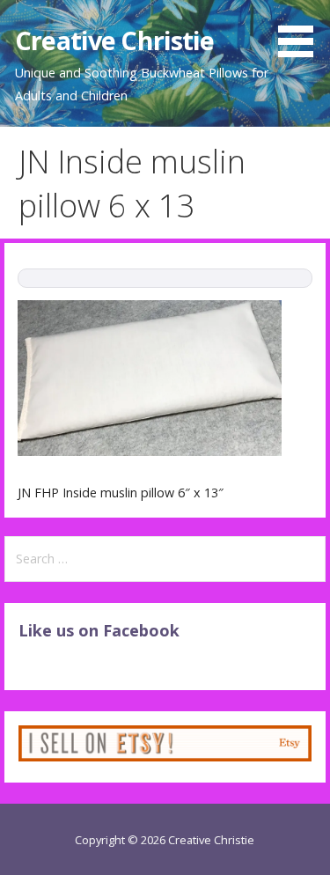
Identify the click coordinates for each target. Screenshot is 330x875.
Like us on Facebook (99, 630)
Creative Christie (114, 40)
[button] (302, 31)
